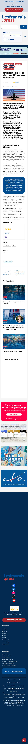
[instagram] (13, 592)
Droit (5, 66)
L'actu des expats (8, 261)
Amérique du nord (8, 64)
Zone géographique (8, 68)
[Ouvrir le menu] (25, 36)
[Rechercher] (23, 27)
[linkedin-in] (13, 589)
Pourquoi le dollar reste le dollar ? (13, 351)
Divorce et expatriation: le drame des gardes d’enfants (20, 272)
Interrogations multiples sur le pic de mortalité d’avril (8, 272)
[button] (24, 740)
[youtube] (14, 600)
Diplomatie (18, 64)
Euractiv (17, 82)
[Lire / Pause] (4, 39)
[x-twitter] (13, 596)
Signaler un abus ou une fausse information (14, 620)
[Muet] (8, 39)
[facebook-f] (13, 585)
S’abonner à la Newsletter (14, 9)
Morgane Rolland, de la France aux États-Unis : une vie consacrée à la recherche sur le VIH (13, 327)
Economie (11, 66)
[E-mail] (6, 237)
